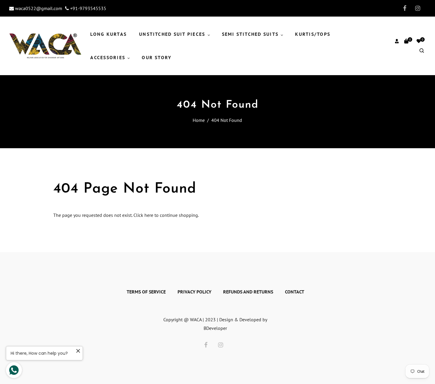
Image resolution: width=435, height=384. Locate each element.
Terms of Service (146, 292)
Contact (294, 292)
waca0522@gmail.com (38, 8)
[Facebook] (402, 8)
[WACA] (46, 45)
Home (199, 120)
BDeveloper (215, 328)
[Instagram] (416, 8)
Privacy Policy (194, 292)
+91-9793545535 (87, 8)
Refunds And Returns (248, 292)
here (148, 215)
